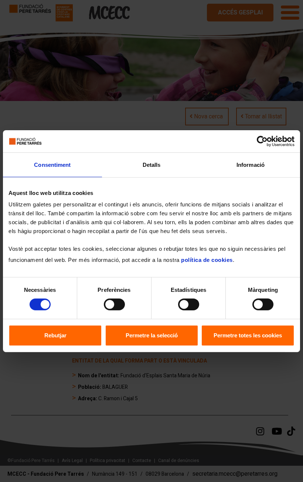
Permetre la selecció (152, 335)
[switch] (114, 304)
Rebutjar (55, 335)
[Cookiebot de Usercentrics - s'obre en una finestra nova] (262, 140)
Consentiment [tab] (52, 164)
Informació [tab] (250, 164)
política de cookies (207, 260)
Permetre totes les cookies (248, 335)
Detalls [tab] (152, 164)
